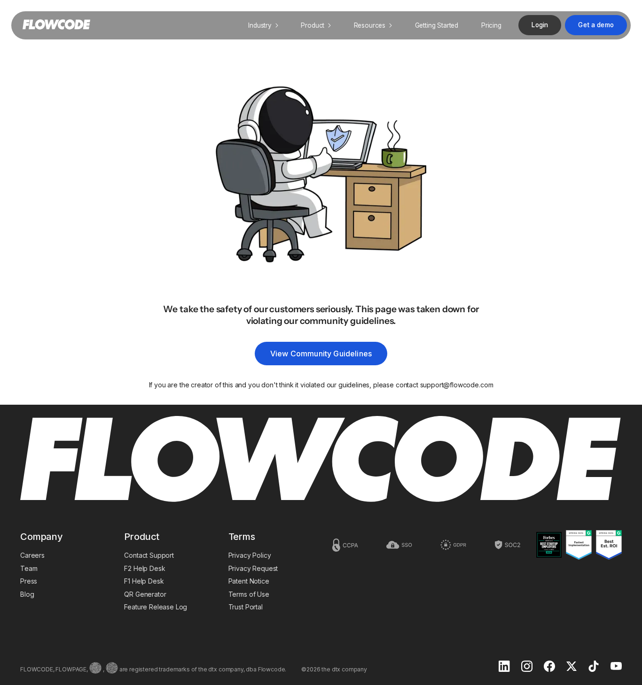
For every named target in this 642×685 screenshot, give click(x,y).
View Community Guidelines (321, 353)
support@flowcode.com (456, 385)
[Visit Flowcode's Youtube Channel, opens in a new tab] (616, 667)
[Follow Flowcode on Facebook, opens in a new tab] (549, 667)
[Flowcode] (321, 460)
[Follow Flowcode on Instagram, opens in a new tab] (526, 667)
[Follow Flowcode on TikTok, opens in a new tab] (593, 667)
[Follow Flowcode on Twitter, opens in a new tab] (571, 667)
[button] (263, 25)
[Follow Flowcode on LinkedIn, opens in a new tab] (504, 667)
